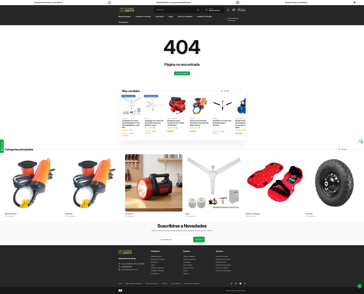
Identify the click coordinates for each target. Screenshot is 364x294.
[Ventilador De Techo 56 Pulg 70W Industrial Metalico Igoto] (155, 112)
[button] (241, 9)
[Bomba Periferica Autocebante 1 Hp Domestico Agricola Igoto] (245, 112)
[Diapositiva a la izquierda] (235, 91)
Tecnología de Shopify (241, 290)
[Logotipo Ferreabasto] (125, 253)
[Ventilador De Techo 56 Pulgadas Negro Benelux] (223, 112)
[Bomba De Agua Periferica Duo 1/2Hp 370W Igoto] (177, 112)
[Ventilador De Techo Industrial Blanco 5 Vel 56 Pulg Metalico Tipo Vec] (132, 112)
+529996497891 (126, 266)
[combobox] (178, 10)
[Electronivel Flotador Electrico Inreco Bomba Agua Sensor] (200, 112)
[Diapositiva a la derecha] (240, 91)
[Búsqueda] (198, 10)
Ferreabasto (232, 290)
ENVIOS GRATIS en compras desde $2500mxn (131, 2)
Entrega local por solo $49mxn (253, 2)
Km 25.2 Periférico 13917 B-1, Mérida (132, 263)
